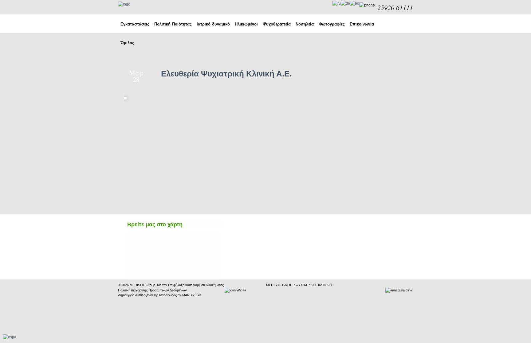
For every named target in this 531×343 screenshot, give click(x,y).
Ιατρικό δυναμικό (213, 24)
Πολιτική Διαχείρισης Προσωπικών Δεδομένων (152, 290)
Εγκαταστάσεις (134, 24)
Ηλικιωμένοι (246, 24)
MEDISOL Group (142, 285)
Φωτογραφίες (332, 24)
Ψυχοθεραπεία (277, 24)
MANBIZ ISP (191, 295)
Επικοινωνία (362, 24)
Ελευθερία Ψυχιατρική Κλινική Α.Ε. (226, 73)
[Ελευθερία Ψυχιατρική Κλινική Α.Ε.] (127, 94)
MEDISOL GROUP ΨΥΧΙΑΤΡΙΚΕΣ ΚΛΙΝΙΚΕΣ (299, 285)
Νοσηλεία (305, 24)
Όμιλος (127, 43)
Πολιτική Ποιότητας (173, 24)
